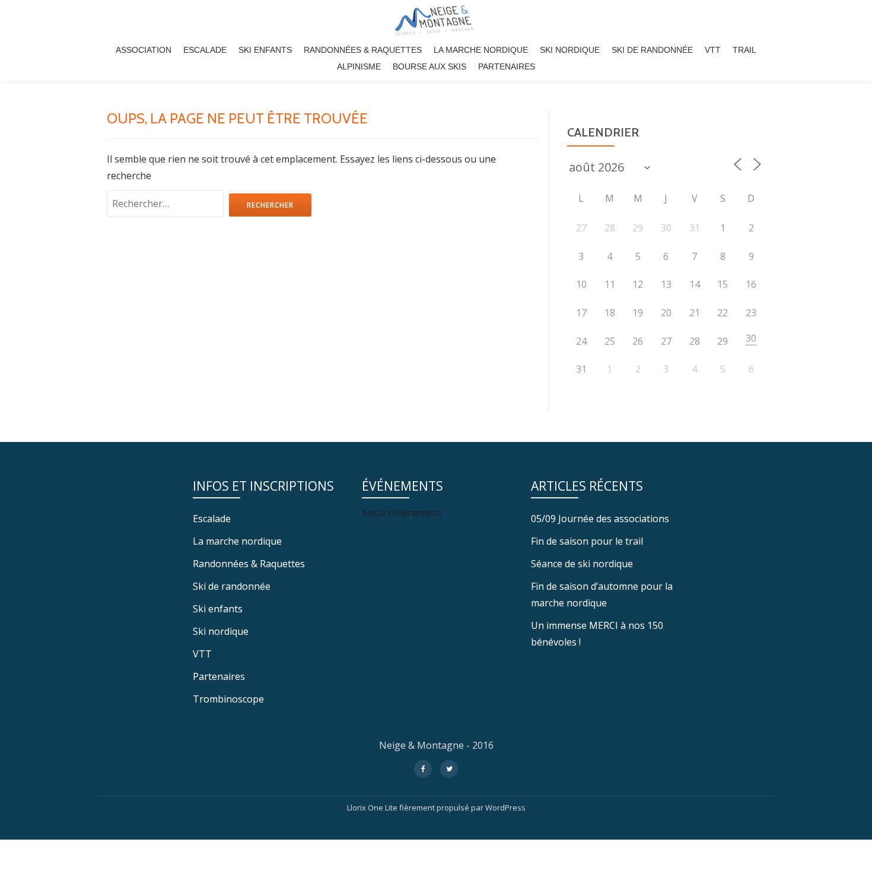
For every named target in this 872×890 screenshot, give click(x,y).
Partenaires (506, 66)
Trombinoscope (228, 698)
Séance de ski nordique (582, 563)
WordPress (505, 807)
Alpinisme (359, 66)
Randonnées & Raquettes (363, 50)
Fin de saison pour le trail (587, 541)
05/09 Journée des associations (600, 518)
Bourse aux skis (429, 66)
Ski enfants (265, 50)
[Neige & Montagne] (436, 21)
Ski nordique (570, 50)
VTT (713, 50)
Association (143, 50)
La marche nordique (481, 50)
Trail (744, 50)
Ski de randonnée (652, 50)
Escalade (205, 50)
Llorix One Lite (373, 807)
